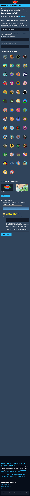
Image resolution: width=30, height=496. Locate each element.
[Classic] (7, 187)
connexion (21, 16)
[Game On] (22, 187)
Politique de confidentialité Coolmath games (13, 464)
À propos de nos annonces (8, 476)
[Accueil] (15, 2)
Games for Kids (5, 484)
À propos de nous (6, 486)
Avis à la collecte (5, 474)
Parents (3, 489)
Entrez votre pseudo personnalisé (13, 217)
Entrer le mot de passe (8, 36)
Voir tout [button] (5, 195)
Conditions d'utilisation (18, 474)
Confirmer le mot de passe (9, 43)
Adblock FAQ (21, 476)
